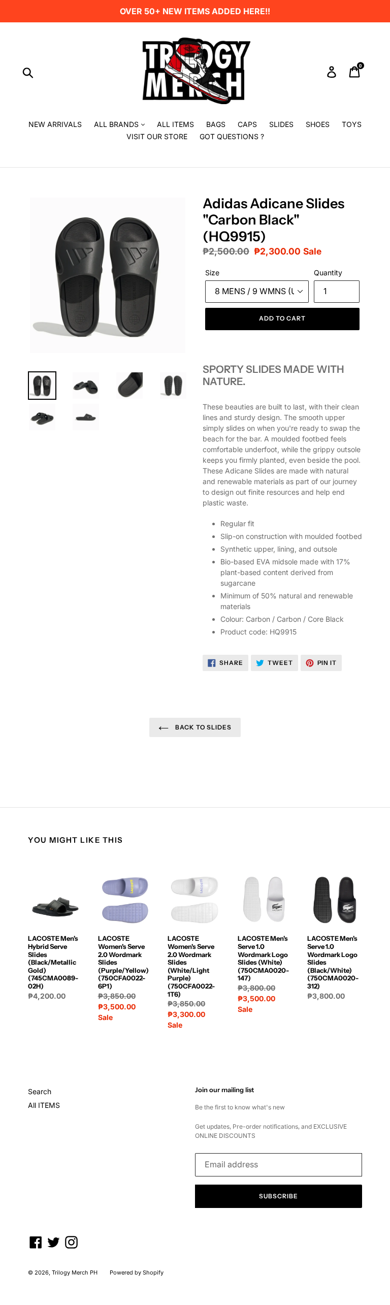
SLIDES (281, 124)
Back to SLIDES (203, 727)
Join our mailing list (224, 1090)
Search (39, 1091)
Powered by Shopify (137, 1272)
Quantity (328, 272)
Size (212, 272)
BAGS (215, 124)
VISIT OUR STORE (156, 136)
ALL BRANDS (117, 124)
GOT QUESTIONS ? (232, 136)
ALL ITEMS (175, 124)
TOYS (352, 124)
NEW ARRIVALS (55, 124)
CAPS (247, 124)
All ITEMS (44, 1105)
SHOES (318, 124)
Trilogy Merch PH (75, 1272)
